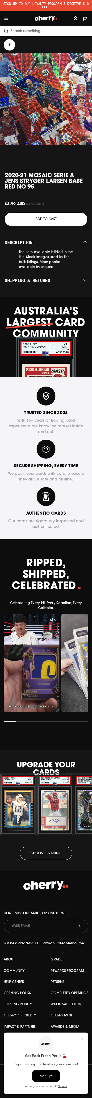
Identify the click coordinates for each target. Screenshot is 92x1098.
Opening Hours (17, 993)
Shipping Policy (18, 1004)
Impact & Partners (20, 1027)
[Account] (75, 18)
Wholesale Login (66, 1004)
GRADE (56, 959)
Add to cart (46, 219)
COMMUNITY (14, 971)
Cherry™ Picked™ (20, 1015)
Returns (57, 982)
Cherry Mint (61, 1015)
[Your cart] (85, 18)
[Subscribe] (79, 926)
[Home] (46, 18)
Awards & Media (65, 1027)
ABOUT (9, 959)
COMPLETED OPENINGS (69, 993)
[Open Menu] (6, 18)
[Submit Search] (6, 31)
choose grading (46, 853)
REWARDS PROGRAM (67, 971)
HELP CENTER (14, 982)
